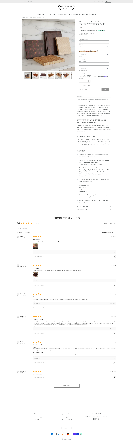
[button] (41, 223)
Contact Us (104, 416)
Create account (101, 1)
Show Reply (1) (36, 252)
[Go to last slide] (23, 75)
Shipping (81, 33)
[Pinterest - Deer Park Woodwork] (98, 419)
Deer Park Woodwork (68, 438)
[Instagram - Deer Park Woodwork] (96, 419)
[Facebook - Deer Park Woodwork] (94, 419)
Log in (95, 1)
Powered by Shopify (66, 439)
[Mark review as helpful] (114, 256)
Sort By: (104, 232)
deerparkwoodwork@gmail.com (93, 416)
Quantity (81, 78)
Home (23, 17)
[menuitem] (28, 75)
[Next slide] (73, 75)
